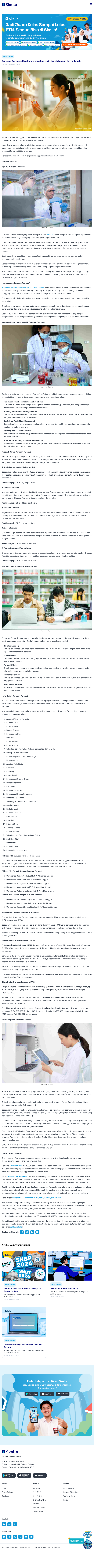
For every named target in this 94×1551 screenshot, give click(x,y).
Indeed (50, 235)
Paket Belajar (7, 1492)
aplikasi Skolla (16, 1227)
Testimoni (6, 1496)
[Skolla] (4, 1524)
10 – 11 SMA (37, 1496)
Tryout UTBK (38, 1511)
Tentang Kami (69, 1496)
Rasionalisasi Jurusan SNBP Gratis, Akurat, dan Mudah (36, 1198)
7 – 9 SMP (37, 1492)
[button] (91, 4)
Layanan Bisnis (69, 1488)
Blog (4, 1488)
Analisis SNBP (38, 1508)
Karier (65, 1500)
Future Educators (70, 1492)
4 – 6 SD (36, 1488)
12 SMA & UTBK (39, 1500)
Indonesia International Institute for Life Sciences (23, 288)
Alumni (36, 1504)
